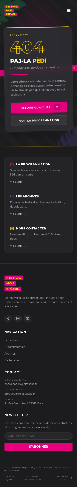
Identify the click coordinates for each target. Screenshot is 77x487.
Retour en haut (62, 478)
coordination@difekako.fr (20, 384)
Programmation (14, 347)
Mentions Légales (9, 478)
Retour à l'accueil (36, 108)
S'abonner (38, 446)
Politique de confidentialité (33, 478)
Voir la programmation (39, 120)
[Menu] (69, 10)
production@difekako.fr (19, 393)
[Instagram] (18, 318)
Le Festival (11, 340)
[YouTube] (27, 318)
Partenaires (11, 360)
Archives (10, 353)
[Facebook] (8, 318)
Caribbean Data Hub (53, 467)
